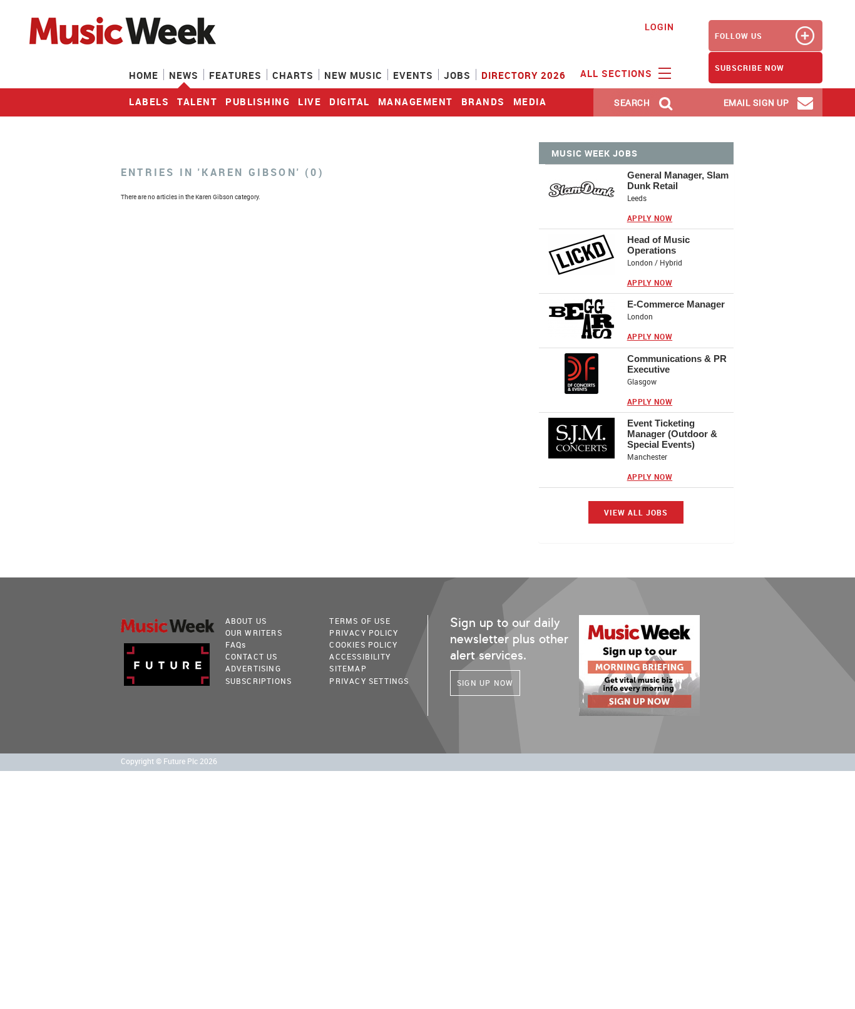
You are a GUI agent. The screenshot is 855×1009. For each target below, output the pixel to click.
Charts (293, 75)
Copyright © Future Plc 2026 (169, 761)
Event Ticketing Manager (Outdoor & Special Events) (672, 434)
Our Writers (253, 633)
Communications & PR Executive (677, 364)
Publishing (257, 101)
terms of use (359, 621)
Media (530, 101)
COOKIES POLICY (363, 644)
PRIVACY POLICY (363, 633)
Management (415, 101)
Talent (197, 101)
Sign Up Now (485, 683)
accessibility (360, 656)
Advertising (253, 668)
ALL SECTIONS (617, 73)
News (183, 75)
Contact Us (251, 656)
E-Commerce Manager (676, 304)
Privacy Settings (369, 681)
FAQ (236, 644)
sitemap (347, 668)
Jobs (457, 75)
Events (413, 75)
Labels (149, 101)
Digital (349, 101)
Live (309, 101)
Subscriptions (258, 681)
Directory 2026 (523, 75)
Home (143, 75)
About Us (246, 621)
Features (235, 75)
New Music (353, 75)
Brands (483, 101)
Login (659, 27)
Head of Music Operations (658, 245)
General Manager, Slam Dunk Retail (678, 180)
